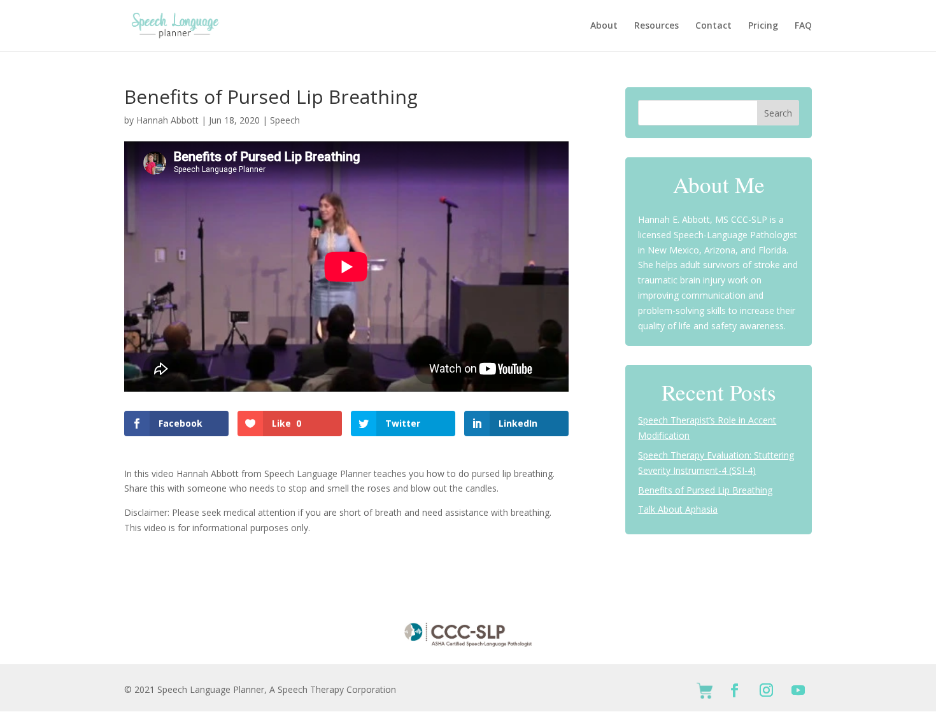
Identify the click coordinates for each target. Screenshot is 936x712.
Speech (285, 120)
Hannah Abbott (167, 120)
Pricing (763, 26)
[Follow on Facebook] (734, 690)
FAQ (803, 26)
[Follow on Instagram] (766, 690)
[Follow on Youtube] (798, 690)
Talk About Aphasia (678, 509)
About (604, 26)
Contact (713, 26)
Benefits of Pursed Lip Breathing (705, 490)
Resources (656, 26)
